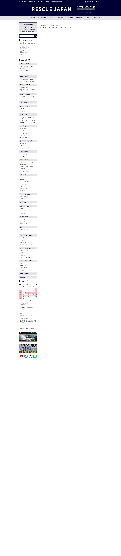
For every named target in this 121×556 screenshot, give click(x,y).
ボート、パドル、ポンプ (27, 242)
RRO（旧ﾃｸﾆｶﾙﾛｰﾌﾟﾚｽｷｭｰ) (27, 66)
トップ (24, 17)
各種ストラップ (24, 148)
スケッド (23, 211)
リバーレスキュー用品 (26, 235)
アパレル (23, 232)
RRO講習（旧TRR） (24, 52)
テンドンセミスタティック (27, 96)
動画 (42, 17)
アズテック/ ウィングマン (27, 166)
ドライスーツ (24, 253)
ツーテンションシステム (27, 162)
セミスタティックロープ (26, 94)
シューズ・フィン (25, 255)
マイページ (90, 1)
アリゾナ (22, 54)
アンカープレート (25, 188)
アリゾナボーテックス (26, 196)
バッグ (22, 270)
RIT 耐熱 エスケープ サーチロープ (27, 43)
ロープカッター (24, 135)
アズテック (22, 50)
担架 (22, 208)
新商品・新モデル (24, 273)
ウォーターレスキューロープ (28, 120)
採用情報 (60, 17)
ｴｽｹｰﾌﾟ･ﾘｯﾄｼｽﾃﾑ (25, 171)
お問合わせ (97, 17)
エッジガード (24, 130)
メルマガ (69, 17)
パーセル (23, 156)
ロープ (22, 108)
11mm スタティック (24, 45)
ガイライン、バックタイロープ (28, 122)
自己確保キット (24, 169)
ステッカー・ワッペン (26, 229)
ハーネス (23, 219)
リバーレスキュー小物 (26, 260)
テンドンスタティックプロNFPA (28, 90)
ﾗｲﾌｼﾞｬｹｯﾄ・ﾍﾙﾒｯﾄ (25, 238)
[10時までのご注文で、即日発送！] (51, 10)
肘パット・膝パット (26, 223)
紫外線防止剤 (24, 267)
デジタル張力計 (24, 202)
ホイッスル (23, 265)
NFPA (21, 51)
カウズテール (24, 111)
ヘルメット (23, 221)
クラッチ (22, 42)
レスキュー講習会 (24, 63)
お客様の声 (79, 17)
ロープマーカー (24, 133)
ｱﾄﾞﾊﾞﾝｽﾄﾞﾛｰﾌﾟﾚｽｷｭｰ (26, 70)
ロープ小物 (23, 126)
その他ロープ (23, 114)
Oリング (23, 190)
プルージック (24, 154)
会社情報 (33, 17)
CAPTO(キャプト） (25, 181)
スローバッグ (24, 240)
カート (100, 1)
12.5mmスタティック (24, 46)
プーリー (23, 186)
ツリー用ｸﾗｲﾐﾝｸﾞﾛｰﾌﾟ (25, 102)
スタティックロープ (25, 84)
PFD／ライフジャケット (25, 47)
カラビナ (23, 177)
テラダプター (24, 198)
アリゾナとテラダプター (26, 194)
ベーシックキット (25, 164)
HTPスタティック (25, 87)
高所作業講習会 (24, 76)
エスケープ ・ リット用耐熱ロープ (28, 117)
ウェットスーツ (24, 250)
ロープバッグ (24, 128)
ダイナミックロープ (25, 106)
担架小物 (23, 213)
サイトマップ (87, 17)
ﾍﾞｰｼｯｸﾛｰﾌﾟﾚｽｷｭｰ (25, 68)
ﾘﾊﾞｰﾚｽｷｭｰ (23, 73)
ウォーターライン (24, 48)
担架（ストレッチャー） (26, 206)
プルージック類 (24, 151)
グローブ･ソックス (25, 257)
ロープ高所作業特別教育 (27, 79)
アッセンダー (24, 184)
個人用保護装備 (24, 216)
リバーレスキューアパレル (27, 248)
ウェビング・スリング (26, 141)
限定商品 (22, 277)
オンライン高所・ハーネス (27, 81)
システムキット (24, 159)
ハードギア (23, 174)
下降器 (22, 179)
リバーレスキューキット (27, 244)
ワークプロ (23, 99)
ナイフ (22, 263)
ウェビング (23, 143)
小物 (21, 227)
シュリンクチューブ (26, 137)
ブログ (51, 17)
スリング (23, 145)
